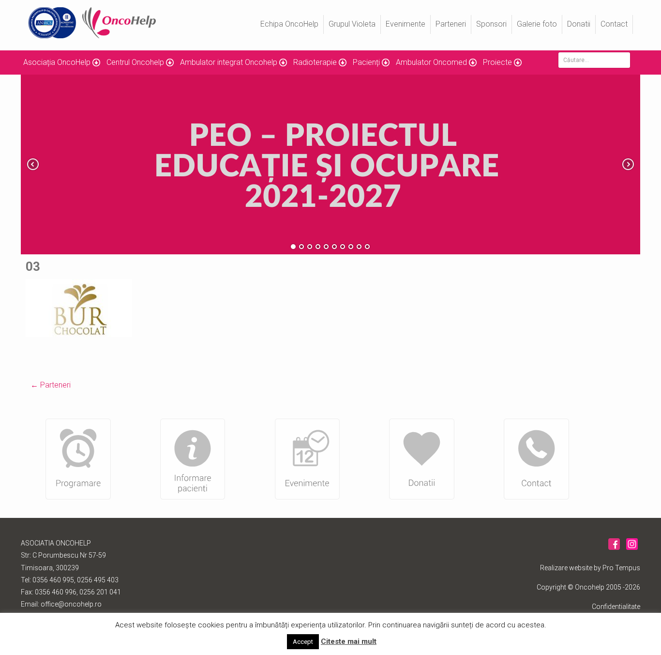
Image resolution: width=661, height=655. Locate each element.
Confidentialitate (616, 606)
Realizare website (566, 568)
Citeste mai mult (348, 641)
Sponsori (491, 24)
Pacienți (366, 62)
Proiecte (497, 62)
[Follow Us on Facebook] (614, 548)
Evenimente (405, 24)
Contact (614, 24)
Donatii (578, 24)
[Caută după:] (594, 60)
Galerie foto (537, 24)
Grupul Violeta (352, 24)
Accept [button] (303, 641)
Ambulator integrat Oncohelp (228, 62)
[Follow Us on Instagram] (632, 548)
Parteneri (451, 24)
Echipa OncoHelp (289, 24)
